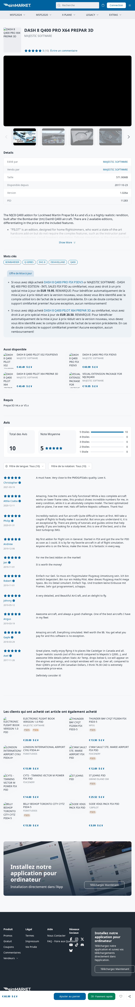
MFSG (92, 725)
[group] (67, 91)
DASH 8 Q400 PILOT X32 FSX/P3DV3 (37, 354)
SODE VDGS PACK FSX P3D (104, 803)
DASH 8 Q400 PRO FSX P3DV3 (63, 282)
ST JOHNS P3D (97, 775)
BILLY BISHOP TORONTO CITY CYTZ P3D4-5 (44, 805)
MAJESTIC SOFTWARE (38, 35)
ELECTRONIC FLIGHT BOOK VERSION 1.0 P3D (39, 720)
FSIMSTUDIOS (30, 754)
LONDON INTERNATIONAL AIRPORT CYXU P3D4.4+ (44, 748)
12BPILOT (94, 807)
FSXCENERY (94, 754)
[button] (63, 50)
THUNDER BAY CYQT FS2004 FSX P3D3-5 (107, 720)
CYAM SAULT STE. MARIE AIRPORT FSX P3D (109, 748)
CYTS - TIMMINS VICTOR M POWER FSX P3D (43, 777)
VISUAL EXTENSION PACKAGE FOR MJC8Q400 (102, 375)
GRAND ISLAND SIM (99, 779)
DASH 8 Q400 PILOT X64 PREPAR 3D (67, 310)
